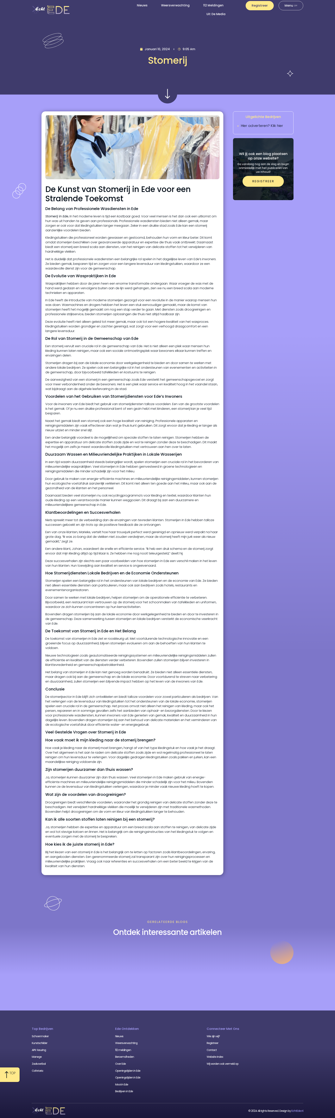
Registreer (212, 1043)
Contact (212, 1050)
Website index (215, 1057)
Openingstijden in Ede (127, 1071)
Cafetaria (37, 1071)
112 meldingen (213, 5)
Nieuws (142, 5)
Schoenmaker (40, 1036)
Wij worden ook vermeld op (222, 1064)
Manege (37, 1057)
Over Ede (120, 1064)
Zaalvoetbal (39, 1064)
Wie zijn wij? (213, 1036)
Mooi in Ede (121, 1084)
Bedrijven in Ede (124, 1091)
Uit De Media (215, 14)
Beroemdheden (124, 1057)
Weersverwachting (175, 5)
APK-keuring (39, 1050)
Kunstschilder (39, 1043)
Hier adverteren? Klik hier (262, 125)
